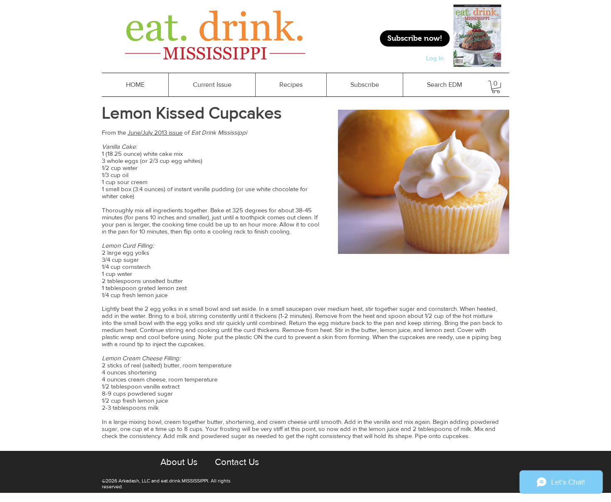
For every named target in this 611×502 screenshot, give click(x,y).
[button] (290, 84)
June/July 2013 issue (155, 132)
